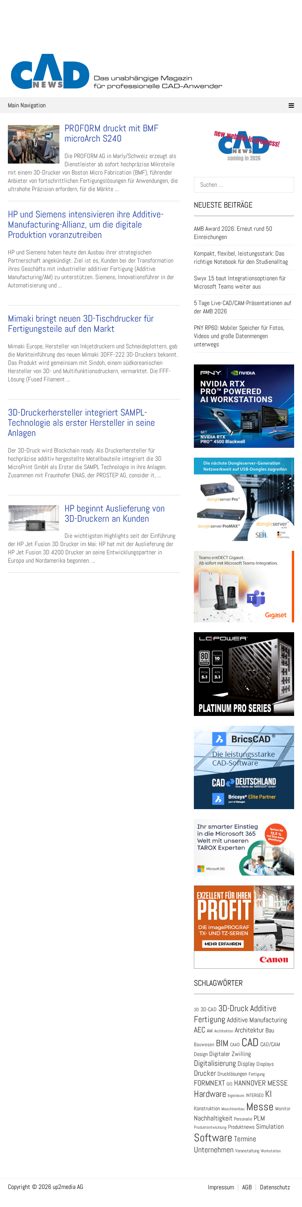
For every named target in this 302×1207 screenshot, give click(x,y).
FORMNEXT (209, 1083)
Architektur (249, 1029)
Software (213, 1137)
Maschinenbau (233, 1108)
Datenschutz (275, 1187)
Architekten (223, 1031)
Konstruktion (207, 1108)
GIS (229, 1084)
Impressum (221, 1187)
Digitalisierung (215, 1063)
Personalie (243, 1119)
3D (196, 1009)
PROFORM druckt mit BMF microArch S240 (111, 133)
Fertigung (257, 1074)
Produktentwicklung (210, 1127)
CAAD (235, 1044)
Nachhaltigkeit (213, 1117)
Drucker (205, 1073)
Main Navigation (27, 105)
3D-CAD (209, 1009)
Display (246, 1064)
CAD (250, 1042)
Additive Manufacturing (257, 1020)
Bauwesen (204, 1044)
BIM (222, 1043)
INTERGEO (254, 1095)
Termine (245, 1139)
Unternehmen (214, 1149)
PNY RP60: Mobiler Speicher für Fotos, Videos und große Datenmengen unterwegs (239, 336)
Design (201, 1054)
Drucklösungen (232, 1073)
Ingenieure (236, 1095)
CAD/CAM (270, 1044)
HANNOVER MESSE (261, 1083)
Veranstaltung (247, 1151)
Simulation (270, 1126)
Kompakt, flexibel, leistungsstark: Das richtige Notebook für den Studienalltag (241, 257)
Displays (265, 1063)
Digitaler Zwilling (230, 1054)
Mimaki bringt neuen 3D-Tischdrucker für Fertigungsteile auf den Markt (81, 323)
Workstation (271, 1151)
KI (268, 1094)
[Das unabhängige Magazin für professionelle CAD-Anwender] (151, 38)
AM (210, 1030)
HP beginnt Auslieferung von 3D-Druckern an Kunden (114, 513)
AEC (199, 1030)
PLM (259, 1118)
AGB (247, 1187)
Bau (269, 1030)
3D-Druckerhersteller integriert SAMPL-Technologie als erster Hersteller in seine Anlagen (81, 422)
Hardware (210, 1094)
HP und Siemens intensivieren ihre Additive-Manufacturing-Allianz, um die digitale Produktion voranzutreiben (86, 224)
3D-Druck (233, 1008)
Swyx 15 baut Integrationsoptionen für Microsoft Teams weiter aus (240, 282)
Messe (260, 1106)
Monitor (283, 1108)
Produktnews (241, 1127)
